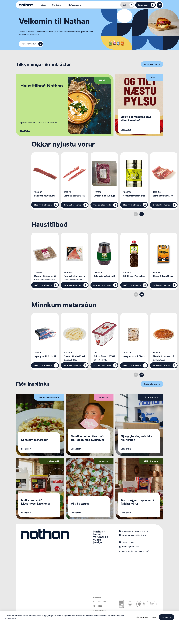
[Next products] (141, 214)
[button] (127, 5)
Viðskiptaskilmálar (99, 610)
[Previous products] (136, 214)
